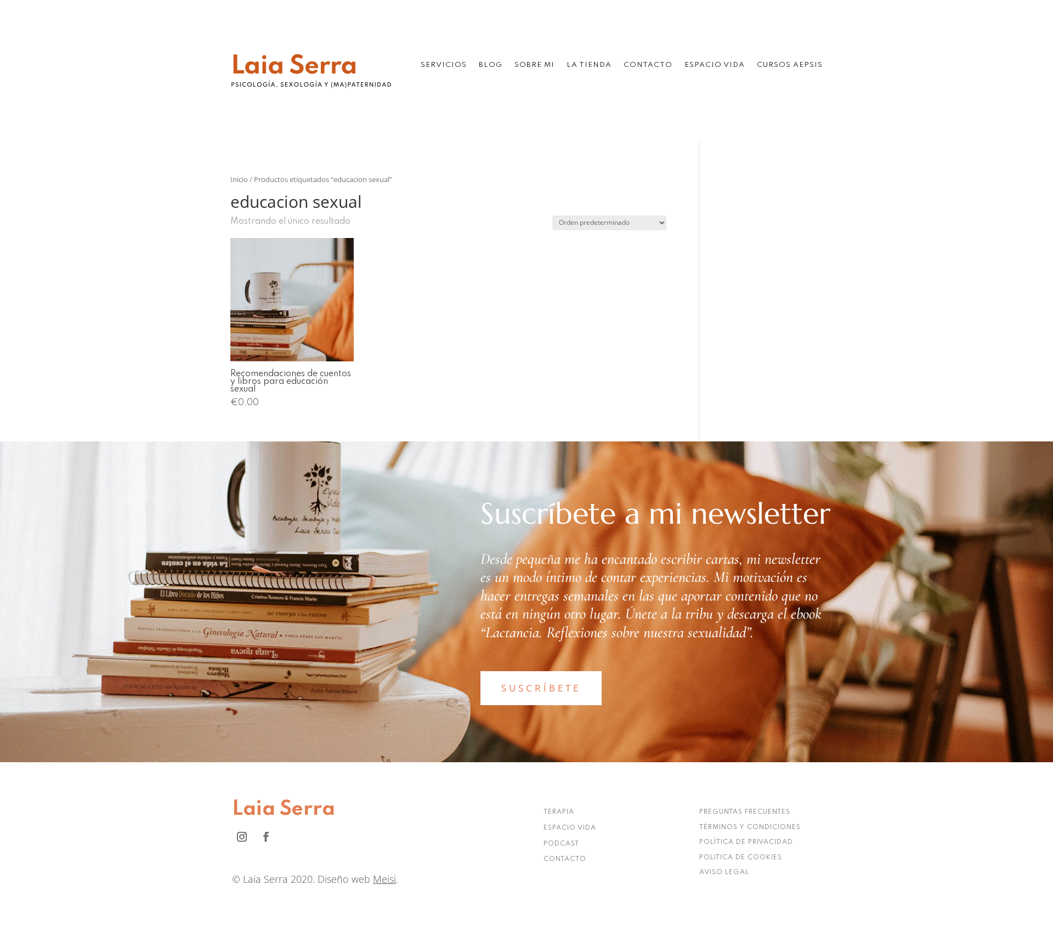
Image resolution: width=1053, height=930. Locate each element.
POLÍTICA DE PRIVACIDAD (746, 842)
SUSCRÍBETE (541, 688)
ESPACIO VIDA (570, 828)
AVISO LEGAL (724, 872)
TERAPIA (559, 812)
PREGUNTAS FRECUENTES (744, 812)
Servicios (444, 65)
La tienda (589, 65)
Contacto (648, 65)
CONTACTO (565, 859)
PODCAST (561, 844)
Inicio (239, 179)
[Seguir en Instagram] (242, 837)
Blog (490, 65)
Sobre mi (534, 65)
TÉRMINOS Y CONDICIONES (750, 827)
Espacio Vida (714, 65)
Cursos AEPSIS (790, 65)
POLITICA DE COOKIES (740, 857)
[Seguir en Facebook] (266, 837)
